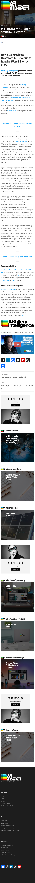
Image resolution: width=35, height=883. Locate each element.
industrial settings (21, 141)
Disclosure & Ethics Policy (8, 806)
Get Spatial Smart (10, 514)
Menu (33, 5)
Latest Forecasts (5, 852)
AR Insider (9, 36)
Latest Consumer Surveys (8, 855)
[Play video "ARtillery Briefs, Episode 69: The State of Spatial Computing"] (17, 344)
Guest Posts (4, 823)
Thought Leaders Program (8, 828)
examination (11, 111)
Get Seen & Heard (11, 587)
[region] (17, 447)
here (18, 275)
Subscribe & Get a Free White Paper (13, 477)
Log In (2, 798)
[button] (17, 447)
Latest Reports (5, 850)
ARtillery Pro (4, 847)
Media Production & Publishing (10, 830)
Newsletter (4, 820)
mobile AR (6, 280)
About (2, 796)
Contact (3, 801)
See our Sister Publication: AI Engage (12, 665)
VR (14, 280)
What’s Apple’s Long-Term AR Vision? (17, 256)
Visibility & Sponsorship (7, 825)
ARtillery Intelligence (9, 70)
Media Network (5, 803)
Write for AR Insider (11, 625)
